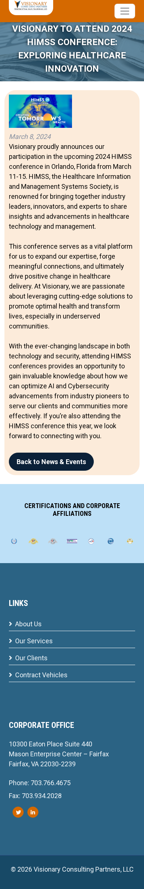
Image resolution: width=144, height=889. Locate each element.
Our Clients (31, 658)
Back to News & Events (51, 462)
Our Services (34, 641)
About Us (28, 624)
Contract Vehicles (41, 675)
